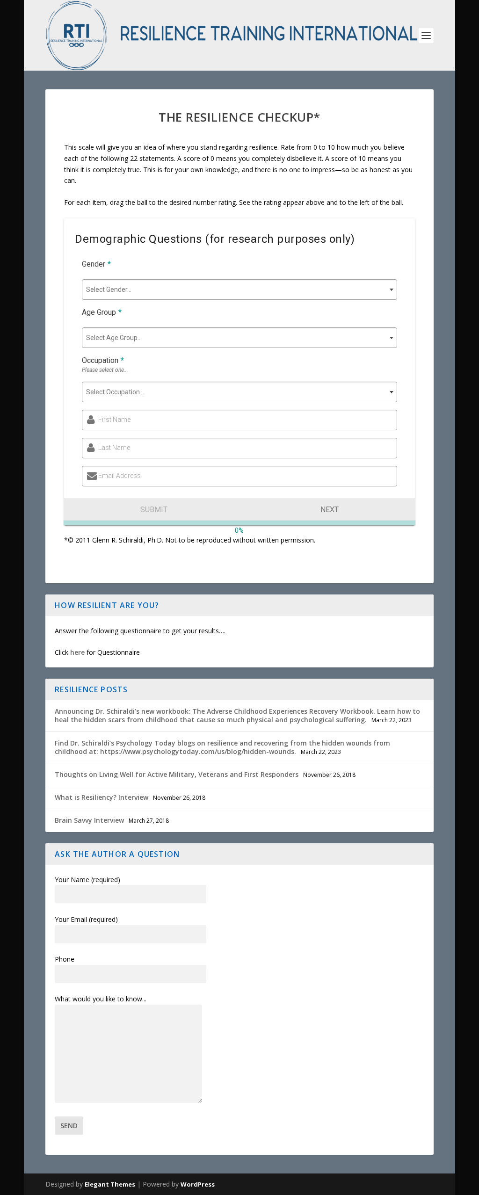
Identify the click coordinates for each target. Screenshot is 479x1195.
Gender (96, 264)
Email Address (119, 475)
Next (329, 509)
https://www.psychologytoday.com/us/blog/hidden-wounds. (198, 751)
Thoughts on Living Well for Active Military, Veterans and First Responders (176, 774)
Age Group (102, 312)
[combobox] (239, 289)
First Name (114, 419)
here (77, 652)
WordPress (198, 1184)
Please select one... (105, 370)
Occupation (103, 360)
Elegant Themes (110, 1184)
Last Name (114, 447)
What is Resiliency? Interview (101, 797)
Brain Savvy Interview (89, 820)
